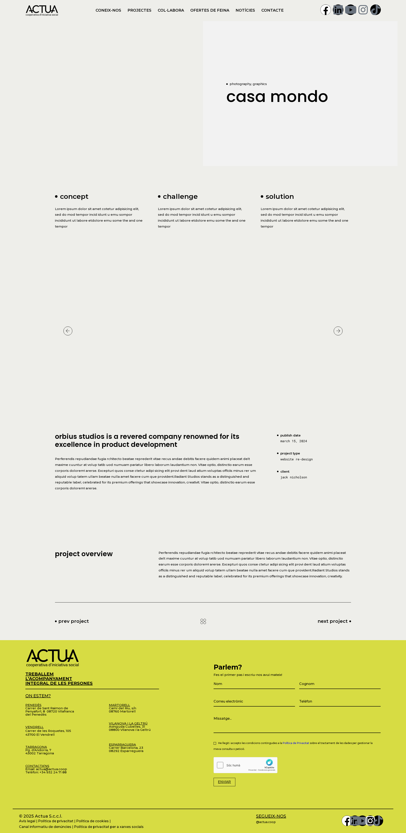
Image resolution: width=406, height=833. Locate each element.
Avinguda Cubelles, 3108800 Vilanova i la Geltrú (130, 726)
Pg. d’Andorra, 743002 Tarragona (39, 750)
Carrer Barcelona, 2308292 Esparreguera (126, 747)
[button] (67, 331)
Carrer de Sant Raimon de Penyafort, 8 (46, 708)
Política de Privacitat (296, 743)
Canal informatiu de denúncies (45, 827)
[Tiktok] (375, 9)
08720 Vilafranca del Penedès (49, 712)
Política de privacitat (55, 821)
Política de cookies (92, 821)
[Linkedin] (338, 9)
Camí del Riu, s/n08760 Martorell (122, 708)
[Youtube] (350, 9)
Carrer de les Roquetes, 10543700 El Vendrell (48, 731)
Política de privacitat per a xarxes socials (109, 827)
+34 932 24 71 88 (53, 772)
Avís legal (27, 821)
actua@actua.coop (51, 769)
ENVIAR (224, 782)
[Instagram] (363, 9)
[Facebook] (325, 9)
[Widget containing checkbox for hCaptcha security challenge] (245, 765)
